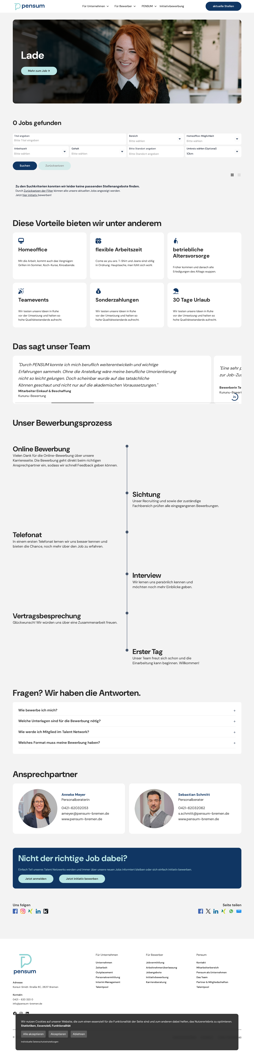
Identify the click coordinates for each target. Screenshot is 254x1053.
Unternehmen (104, 962)
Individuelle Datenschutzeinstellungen (39, 1041)
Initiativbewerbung (172, 6)
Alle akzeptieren (33, 1034)
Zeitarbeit (101, 967)
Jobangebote (154, 972)
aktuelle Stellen (223, 6)
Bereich (133, 135)
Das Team (202, 977)
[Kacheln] (239, 175)
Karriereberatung (156, 982)
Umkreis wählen (202, 148)
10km (190, 153)
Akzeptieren (58, 1034)
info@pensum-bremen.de (27, 1003)
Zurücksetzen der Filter (38, 191)
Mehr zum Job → (39, 71)
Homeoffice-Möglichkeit (200, 135)
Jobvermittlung (155, 962)
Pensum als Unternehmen (211, 972)
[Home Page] (29, 6)
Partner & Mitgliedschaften (212, 982)
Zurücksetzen (54, 165)
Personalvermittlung (108, 977)
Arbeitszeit (20, 148)
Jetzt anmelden (35, 879)
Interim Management (108, 982)
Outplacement (104, 972)
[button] (96, 6)
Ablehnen (79, 1034)
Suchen (25, 165)
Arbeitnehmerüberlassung (161, 967)
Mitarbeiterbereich (207, 967)
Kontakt (201, 962)
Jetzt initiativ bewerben (82, 879)
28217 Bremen (50, 987)
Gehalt (75, 148)
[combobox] (41, 140)
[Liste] (232, 175)
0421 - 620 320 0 (23, 999)
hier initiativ (30, 195)
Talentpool (102, 987)
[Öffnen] (179, 139)
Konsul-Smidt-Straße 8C (27, 987)
